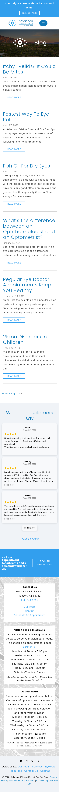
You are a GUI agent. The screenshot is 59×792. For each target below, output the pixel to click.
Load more (29, 527)
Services (37, 766)
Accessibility (42, 780)
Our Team (30, 606)
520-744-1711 (29, 600)
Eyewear (50, 766)
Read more (16, 98)
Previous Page (9, 393)
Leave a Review (29, 539)
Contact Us (31, 770)
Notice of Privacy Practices (22, 780)
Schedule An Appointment (29, 615)
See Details (29, 13)
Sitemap (45, 770)
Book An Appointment (45, 563)
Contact (29, 611)
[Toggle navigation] (43, 23)
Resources (15, 770)
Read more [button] (9, 485)
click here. (29, 647)
